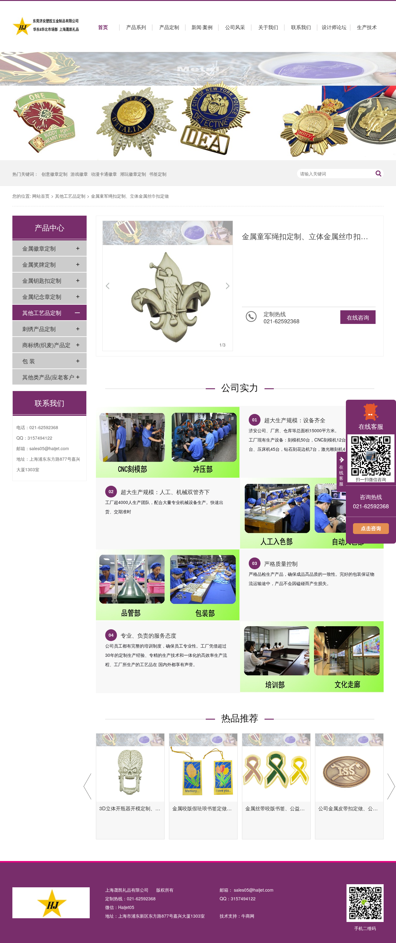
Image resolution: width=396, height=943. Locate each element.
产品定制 (169, 27)
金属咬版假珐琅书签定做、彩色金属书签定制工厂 (203, 808)
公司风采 (235, 27)
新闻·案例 (202, 27)
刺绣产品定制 (39, 329)
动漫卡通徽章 (104, 174)
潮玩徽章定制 (133, 174)
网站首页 (41, 196)
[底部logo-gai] (51, 904)
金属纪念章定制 (41, 296)
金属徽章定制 (39, 248)
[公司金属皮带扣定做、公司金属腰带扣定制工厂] (349, 768)
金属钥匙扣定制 (41, 280)
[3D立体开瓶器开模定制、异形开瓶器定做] (130, 768)
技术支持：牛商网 (237, 916)
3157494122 (40, 438)
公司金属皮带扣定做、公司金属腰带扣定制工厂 (349, 808)
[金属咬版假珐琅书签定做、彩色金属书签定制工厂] (203, 768)
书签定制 (157, 174)
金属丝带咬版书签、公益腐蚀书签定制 (276, 808)
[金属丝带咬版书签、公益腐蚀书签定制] (276, 768)
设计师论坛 (334, 27)
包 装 (28, 361)
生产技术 (367, 27)
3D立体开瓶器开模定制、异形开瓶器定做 (130, 808)
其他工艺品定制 (70, 196)
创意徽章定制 (54, 174)
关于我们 (268, 27)
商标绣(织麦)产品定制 (46, 346)
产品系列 (136, 27)
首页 (103, 27)
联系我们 (301, 27)
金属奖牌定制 (39, 264)
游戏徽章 (79, 174)
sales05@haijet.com (49, 448)
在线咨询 (358, 317)
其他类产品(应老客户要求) (48, 379)
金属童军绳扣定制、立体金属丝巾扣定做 (130, 196)
